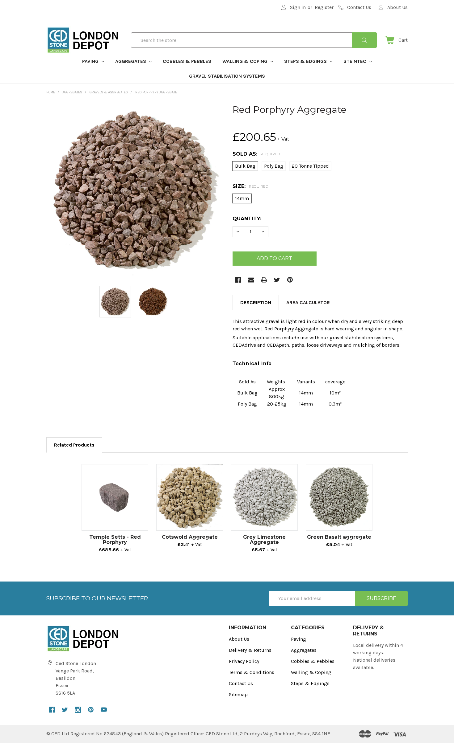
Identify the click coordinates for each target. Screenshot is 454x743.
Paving (91, 61)
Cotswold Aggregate (190, 537)
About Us (239, 639)
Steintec (355, 61)
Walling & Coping (245, 61)
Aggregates (131, 61)
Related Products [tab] (74, 445)
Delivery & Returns (250, 650)
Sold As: (256, 154)
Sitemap (238, 694)
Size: (250, 186)
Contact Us (241, 683)
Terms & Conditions (251, 672)
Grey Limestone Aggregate (264, 539)
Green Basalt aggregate (339, 537)
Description (255, 302)
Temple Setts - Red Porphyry (115, 539)
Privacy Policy (244, 661)
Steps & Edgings (306, 61)
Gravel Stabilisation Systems (227, 76)
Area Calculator (308, 302)
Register (324, 7)
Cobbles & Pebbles (187, 61)
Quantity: (247, 219)
